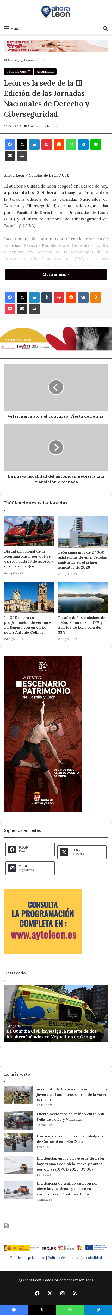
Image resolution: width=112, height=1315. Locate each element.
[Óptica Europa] (56, 46)
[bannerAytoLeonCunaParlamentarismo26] (43, 953)
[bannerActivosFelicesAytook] (56, 338)
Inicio (12, 60)
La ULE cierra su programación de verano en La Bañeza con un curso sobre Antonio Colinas (28, 625)
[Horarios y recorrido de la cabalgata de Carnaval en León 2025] (18, 1142)
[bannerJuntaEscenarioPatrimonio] (43, 810)
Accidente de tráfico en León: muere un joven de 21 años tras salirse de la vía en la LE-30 (72, 1094)
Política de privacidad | (29, 1258)
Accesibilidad (91, 1258)
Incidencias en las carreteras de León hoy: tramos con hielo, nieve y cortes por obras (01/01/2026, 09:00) (70, 1164)
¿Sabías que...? (32, 60)
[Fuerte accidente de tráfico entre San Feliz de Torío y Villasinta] (18, 1120)
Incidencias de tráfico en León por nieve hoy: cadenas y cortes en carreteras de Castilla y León (67, 1188)
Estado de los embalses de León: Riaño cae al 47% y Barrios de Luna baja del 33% (81, 625)
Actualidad (45, 71)
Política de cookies (63, 1258)
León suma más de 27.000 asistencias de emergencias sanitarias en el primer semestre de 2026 (82, 560)
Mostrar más (55, 274)
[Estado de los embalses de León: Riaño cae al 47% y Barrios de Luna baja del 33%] (83, 597)
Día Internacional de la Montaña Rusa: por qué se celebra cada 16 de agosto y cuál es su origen (29, 559)
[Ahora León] (56, 11)
